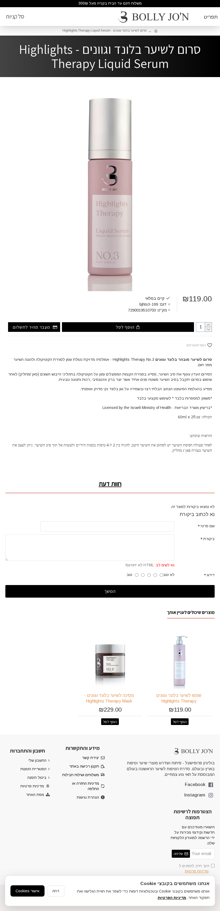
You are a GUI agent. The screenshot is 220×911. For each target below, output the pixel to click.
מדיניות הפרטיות (172, 897)
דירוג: (210, 575)
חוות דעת (110, 483)
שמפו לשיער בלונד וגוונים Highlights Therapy (178, 698)
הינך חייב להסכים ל (194, 868)
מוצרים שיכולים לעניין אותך (191, 612)
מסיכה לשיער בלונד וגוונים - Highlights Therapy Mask (109, 698)
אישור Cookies (27, 891)
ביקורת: (208, 539)
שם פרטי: (207, 526)
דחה (55, 891)
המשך (110, 591)
